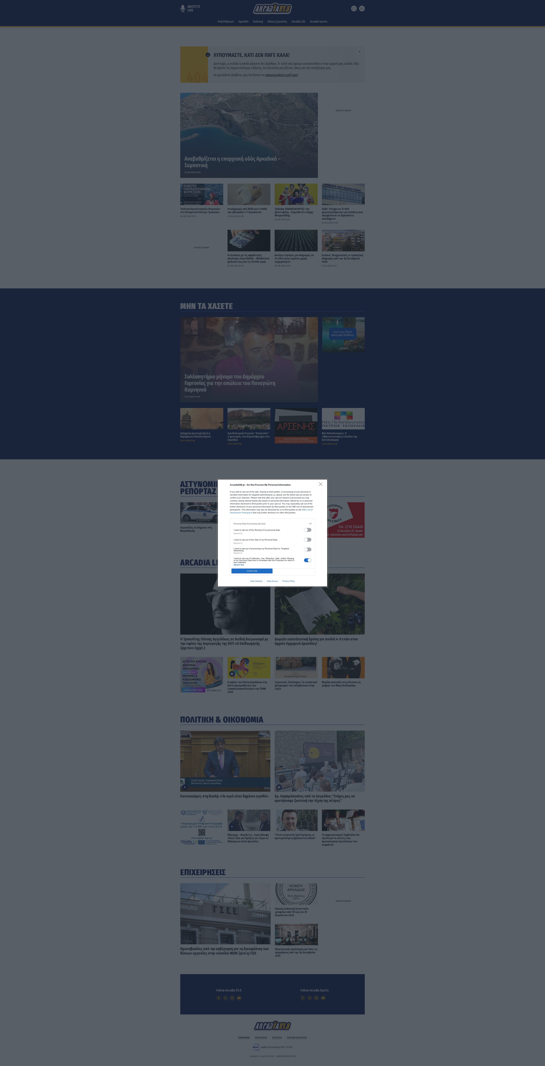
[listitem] (272, 523)
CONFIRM (252, 571)
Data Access (272, 581)
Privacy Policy (288, 581)
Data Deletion (256, 581)
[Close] (321, 485)
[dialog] (272, 533)
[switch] (307, 530)
